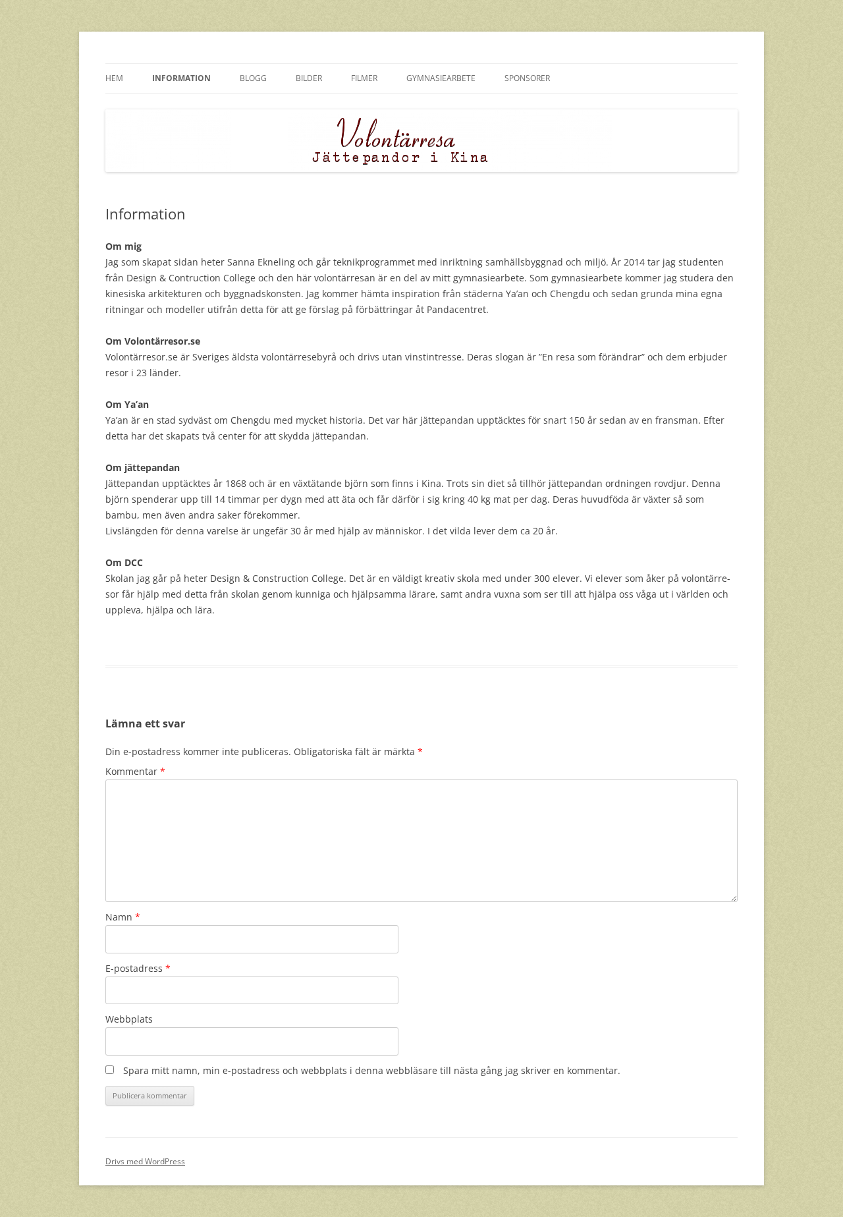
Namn (122, 917)
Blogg (253, 78)
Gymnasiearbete (441, 78)
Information (181, 78)
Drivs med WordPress (145, 1161)
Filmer (364, 78)
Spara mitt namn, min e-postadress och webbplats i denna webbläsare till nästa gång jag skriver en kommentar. (371, 1070)
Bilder (309, 78)
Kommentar (135, 771)
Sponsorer (527, 78)
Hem (114, 78)
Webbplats (129, 1019)
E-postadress (138, 968)
